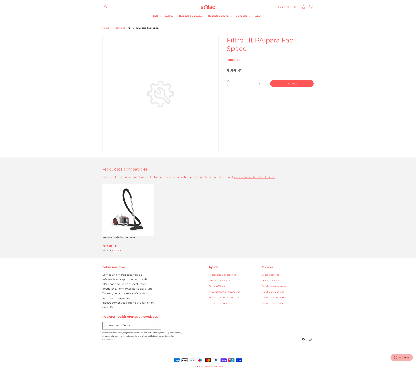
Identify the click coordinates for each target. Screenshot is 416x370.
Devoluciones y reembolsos (224, 291)
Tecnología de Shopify (214, 366)
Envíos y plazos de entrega (224, 297)
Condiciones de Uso (273, 291)
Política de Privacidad (274, 297)
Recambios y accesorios (222, 274)
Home (105, 28)
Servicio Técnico (218, 286)
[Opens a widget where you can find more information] (401, 358)
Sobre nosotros (270, 274)
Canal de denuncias (220, 303)
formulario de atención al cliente (254, 177)
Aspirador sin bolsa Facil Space (119, 237)
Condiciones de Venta (274, 286)
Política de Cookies (272, 303)
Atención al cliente (219, 280)
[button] (106, 7)
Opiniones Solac (271, 280)
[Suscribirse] (157, 325)
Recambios (119, 28)
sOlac (201, 366)
